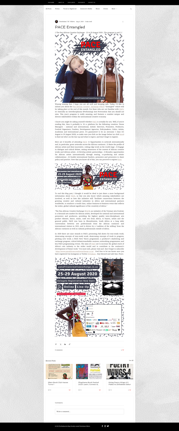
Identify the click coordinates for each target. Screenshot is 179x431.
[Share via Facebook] (56, 344)
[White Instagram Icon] (105, 426)
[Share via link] (69, 344)
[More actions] (123, 21)
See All (131, 360)
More (113, 9)
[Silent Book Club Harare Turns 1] (59, 371)
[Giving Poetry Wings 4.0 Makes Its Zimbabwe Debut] (119, 371)
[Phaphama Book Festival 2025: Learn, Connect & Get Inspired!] (89, 371)
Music (98, 9)
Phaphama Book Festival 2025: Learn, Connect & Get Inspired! (88, 383)
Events (105, 9)
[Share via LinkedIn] (65, 344)
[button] (131, 9)
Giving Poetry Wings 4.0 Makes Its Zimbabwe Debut (120, 383)
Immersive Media (86, 9)
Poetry (57, 9)
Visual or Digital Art (70, 9)
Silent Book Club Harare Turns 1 (58, 383)
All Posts (48, 9)
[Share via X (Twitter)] (60, 344)
